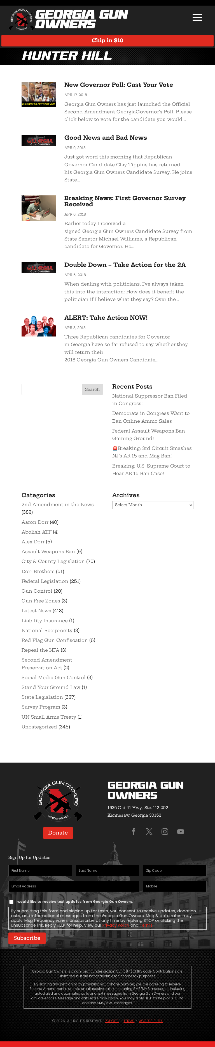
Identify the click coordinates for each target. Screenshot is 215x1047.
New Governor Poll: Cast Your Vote (118, 84)
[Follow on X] (149, 831)
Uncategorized (39, 727)
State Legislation (42, 697)
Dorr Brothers (38, 571)
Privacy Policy (115, 925)
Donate (58, 832)
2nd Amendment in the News (58, 504)
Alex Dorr (33, 541)
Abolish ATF (37, 532)
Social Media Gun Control (54, 677)
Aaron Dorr (35, 522)
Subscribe (27, 938)
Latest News (36, 610)
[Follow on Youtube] (180, 831)
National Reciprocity (47, 630)
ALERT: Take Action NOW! (106, 317)
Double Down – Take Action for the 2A (125, 264)
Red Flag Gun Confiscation (55, 640)
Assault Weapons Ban (48, 551)
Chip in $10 (107, 40)
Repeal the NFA (40, 650)
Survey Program (41, 707)
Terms (146, 925)
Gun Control (37, 591)
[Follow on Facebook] (133, 831)
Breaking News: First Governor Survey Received (125, 201)
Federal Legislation (45, 581)
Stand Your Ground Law (51, 687)
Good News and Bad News (105, 137)
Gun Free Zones (41, 601)
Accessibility (151, 1020)
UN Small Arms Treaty (49, 717)
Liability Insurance (45, 620)
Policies (112, 1020)
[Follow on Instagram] (165, 831)
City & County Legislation (53, 561)
